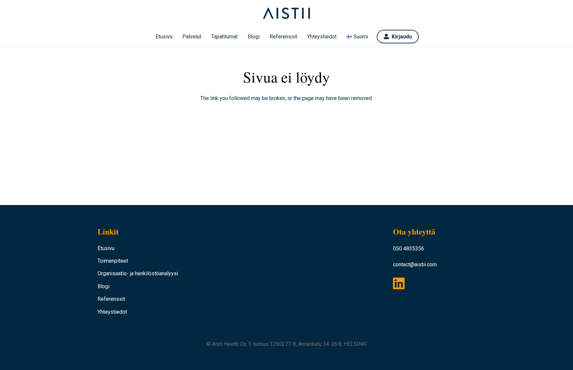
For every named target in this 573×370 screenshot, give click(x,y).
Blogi (103, 286)
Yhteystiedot (112, 312)
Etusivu (105, 248)
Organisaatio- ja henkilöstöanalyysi (137, 273)
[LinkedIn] (399, 283)
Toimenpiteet (112, 261)
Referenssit (111, 299)
